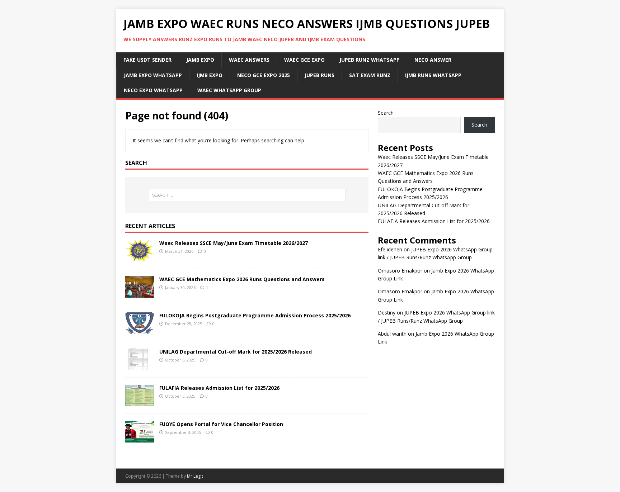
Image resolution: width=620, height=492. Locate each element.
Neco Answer (432, 59)
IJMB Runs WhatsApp (433, 75)
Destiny (386, 312)
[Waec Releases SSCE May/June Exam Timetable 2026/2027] (139, 257)
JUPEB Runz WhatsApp (369, 59)
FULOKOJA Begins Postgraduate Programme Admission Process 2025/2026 (255, 315)
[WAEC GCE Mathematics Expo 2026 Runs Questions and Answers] (139, 293)
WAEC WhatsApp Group (229, 90)
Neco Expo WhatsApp (153, 90)
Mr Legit (195, 476)
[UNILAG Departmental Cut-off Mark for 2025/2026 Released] (139, 365)
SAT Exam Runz (369, 75)
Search (386, 112)
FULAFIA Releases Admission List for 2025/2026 (219, 387)
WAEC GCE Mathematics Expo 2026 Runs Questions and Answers (242, 279)
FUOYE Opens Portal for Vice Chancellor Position (221, 424)
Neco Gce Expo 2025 (263, 75)
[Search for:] (246, 195)
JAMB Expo (200, 59)
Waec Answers (249, 59)
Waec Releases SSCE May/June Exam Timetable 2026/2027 (233, 243)
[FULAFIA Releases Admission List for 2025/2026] (139, 401)
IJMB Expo (209, 75)
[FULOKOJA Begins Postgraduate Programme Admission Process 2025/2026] (139, 329)
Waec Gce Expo (304, 59)
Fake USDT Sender (147, 59)
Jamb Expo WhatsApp (153, 75)
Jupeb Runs (319, 75)
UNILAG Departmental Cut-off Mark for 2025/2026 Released (235, 351)
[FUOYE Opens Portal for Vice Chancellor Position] (139, 438)
